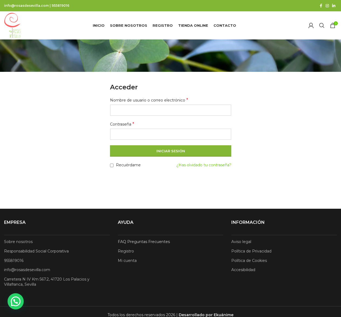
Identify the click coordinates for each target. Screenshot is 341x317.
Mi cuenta (127, 260)
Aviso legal (241, 241)
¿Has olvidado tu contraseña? (203, 165)
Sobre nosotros (18, 241)
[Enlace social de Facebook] (321, 5)
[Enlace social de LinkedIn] (333, 5)
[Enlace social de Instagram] (327, 5)
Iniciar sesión (170, 151)
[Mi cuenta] (311, 25)
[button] (16, 301)
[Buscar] (321, 25)
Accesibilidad (243, 269)
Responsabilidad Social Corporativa (36, 251)
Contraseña (122, 124)
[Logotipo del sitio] (12, 25)
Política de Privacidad (251, 251)
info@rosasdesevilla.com (26, 6)
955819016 (60, 6)
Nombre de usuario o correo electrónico (149, 100)
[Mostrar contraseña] (225, 134)
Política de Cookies (249, 260)
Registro (126, 251)
